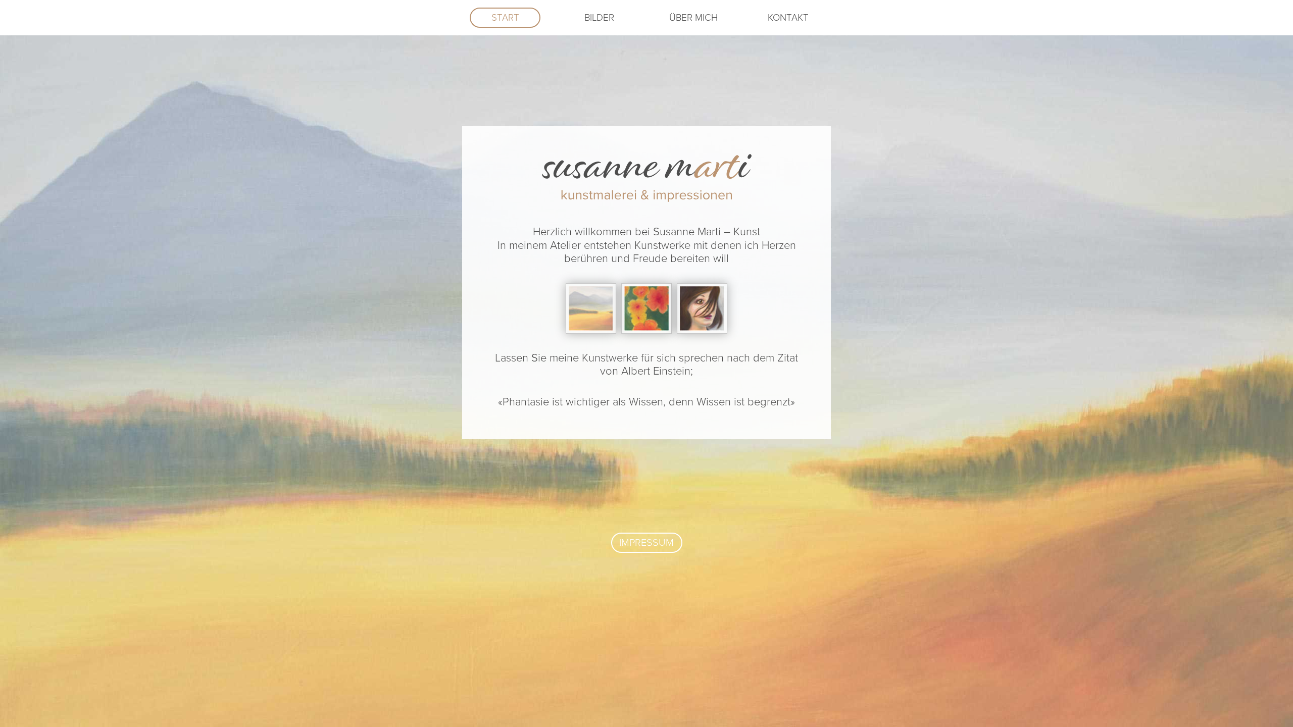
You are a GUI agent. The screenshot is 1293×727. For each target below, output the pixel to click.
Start (505, 17)
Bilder (599, 17)
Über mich (693, 17)
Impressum (646, 542)
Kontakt (788, 17)
